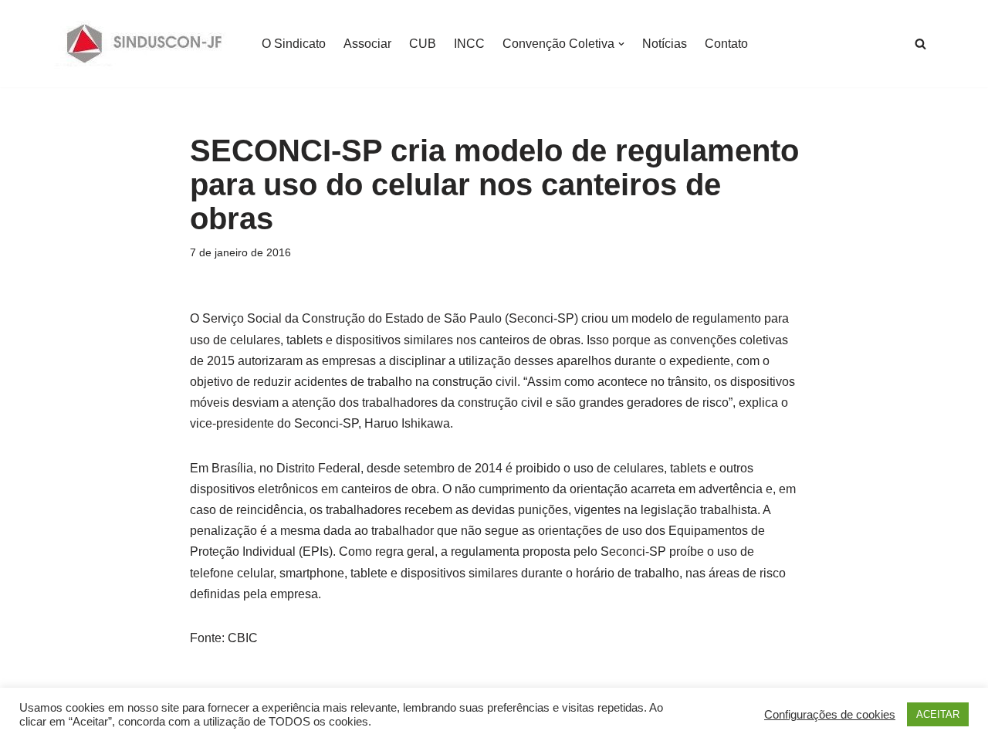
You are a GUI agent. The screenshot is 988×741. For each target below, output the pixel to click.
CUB (422, 43)
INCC (469, 43)
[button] (621, 44)
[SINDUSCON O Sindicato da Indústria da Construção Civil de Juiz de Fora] (144, 43)
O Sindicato (294, 43)
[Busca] (920, 43)
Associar (367, 43)
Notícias (664, 43)
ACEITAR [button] (937, 714)
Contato (726, 43)
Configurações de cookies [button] (829, 715)
